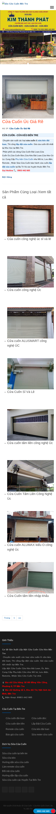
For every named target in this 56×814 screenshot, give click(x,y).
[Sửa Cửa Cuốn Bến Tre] (15, 3)
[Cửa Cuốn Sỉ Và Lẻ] (30, 373)
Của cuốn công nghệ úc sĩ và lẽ (29, 239)
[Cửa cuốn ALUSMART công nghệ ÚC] (30, 322)
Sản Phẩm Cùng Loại (19, 192)
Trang (7, 617)
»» (19, 617)
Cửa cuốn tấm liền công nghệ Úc (30, 443)
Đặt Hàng (7, 177)
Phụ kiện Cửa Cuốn (24, 159)
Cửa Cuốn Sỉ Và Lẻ (20, 392)
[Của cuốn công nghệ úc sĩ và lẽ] (30, 221)
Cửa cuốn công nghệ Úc (24, 290)
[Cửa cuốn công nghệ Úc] (30, 272)
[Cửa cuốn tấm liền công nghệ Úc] (30, 425)
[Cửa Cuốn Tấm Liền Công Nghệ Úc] (30, 476)
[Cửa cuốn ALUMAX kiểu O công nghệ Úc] (30, 526)
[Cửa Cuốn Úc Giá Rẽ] (28, 96)
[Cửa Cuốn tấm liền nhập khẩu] (30, 577)
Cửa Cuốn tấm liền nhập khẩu (28, 596)
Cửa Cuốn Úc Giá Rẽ (22, 121)
